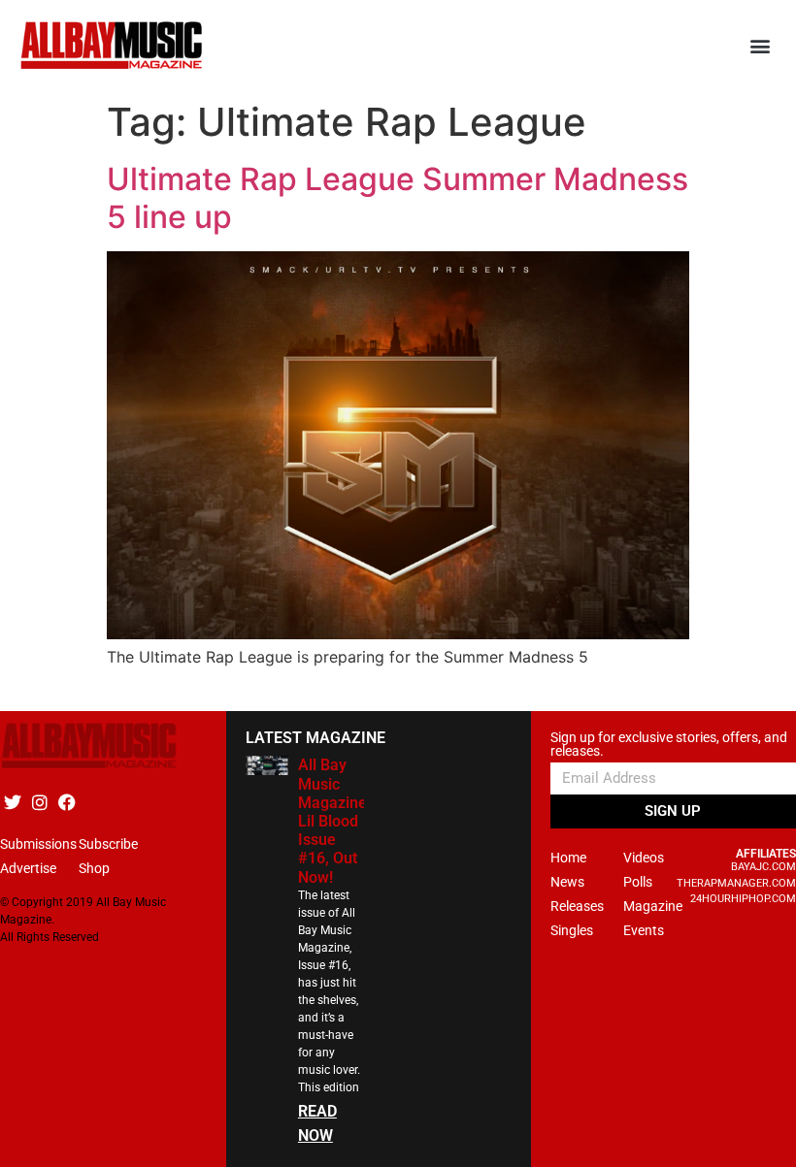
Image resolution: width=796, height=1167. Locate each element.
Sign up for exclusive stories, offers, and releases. (668, 744)
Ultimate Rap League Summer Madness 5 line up (397, 197)
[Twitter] (12, 802)
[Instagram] (39, 802)
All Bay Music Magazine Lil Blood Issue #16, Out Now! (332, 821)
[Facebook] (66, 802)
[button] (761, 46)
